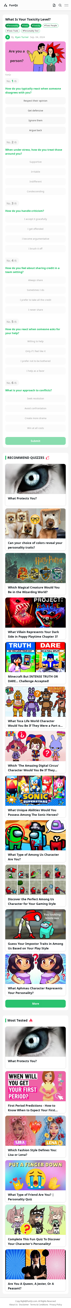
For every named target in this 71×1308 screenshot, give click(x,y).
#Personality (12, 25)
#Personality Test (30, 30)
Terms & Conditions (39, 1304)
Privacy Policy (56, 1304)
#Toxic (25, 25)
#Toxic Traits (12, 30)
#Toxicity (36, 25)
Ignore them (35, 120)
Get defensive (35, 110)
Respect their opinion (35, 100)
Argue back (35, 130)
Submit (35, 441)
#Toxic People (50, 25)
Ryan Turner (22, 37)
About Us (13, 1304)
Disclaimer (24, 1304)
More (35, 1003)
